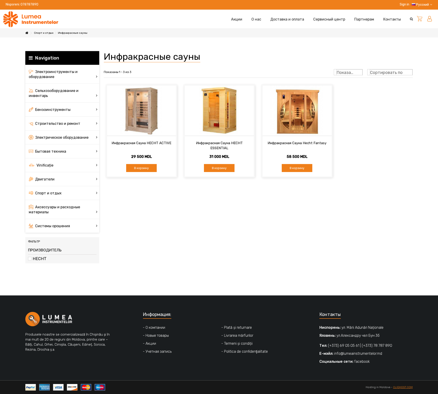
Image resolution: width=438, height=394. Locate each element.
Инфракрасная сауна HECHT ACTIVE (141, 143)
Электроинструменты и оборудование (53, 74)
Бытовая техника (50, 151)
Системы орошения (52, 226)
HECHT (40, 258)
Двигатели (44, 179)
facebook (362, 361)
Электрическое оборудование (61, 137)
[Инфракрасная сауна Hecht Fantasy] (297, 111)
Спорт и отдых (48, 193)
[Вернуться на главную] (26, 33)
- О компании (154, 327)
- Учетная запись (157, 351)
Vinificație (44, 165)
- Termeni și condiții (237, 343)
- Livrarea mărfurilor (237, 335)
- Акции (149, 343)
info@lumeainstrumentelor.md (358, 353)
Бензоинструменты (52, 109)
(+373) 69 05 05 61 (343, 345)
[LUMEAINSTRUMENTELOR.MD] (30, 18)
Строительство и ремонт (57, 123)
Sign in (404, 4)
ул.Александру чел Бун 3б (358, 335)
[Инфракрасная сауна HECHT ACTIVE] (141, 111)
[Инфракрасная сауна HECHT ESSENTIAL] (219, 111)
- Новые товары (156, 335)
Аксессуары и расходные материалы (54, 209)
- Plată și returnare (236, 327)
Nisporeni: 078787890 (22, 4)
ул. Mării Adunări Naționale (362, 327)
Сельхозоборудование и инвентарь (53, 93)
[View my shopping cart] (419, 19)
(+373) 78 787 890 (377, 345)
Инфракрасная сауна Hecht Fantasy (297, 143)
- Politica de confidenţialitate (244, 351)
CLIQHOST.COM (403, 387)
